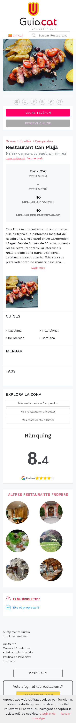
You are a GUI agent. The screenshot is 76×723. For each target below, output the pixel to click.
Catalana (48, 338)
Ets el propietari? (26, 607)
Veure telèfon (38, 112)
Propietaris (38, 673)
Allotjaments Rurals (16, 631)
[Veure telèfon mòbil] (25, 102)
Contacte (9, 661)
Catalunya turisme (15, 636)
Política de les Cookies (18, 652)
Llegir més (38, 267)
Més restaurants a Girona (38, 419)
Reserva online (38, 123)
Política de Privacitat (17, 656)
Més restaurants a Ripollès (38, 411)
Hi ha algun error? (26, 599)
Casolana (14, 330)
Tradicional (49, 330)
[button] (16, 35)
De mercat (15, 338)
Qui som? (9, 643)
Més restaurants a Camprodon (38, 403)
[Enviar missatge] (17, 102)
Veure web (35, 158)
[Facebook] (34, 102)
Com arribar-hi (15, 158)
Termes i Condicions (17, 648)
